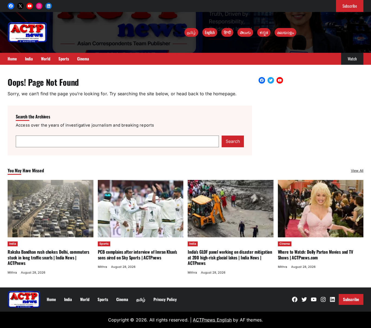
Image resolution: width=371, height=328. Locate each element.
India (12, 244)
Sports (104, 244)
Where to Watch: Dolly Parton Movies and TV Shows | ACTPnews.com (315, 254)
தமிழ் (191, 32)
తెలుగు (245, 32)
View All (357, 170)
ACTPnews (204, 320)
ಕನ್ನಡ (264, 32)
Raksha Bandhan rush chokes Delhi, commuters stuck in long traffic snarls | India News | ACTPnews (48, 257)
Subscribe (349, 6)
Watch (352, 59)
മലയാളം (285, 32)
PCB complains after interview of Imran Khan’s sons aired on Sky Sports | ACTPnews (137, 254)
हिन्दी (227, 32)
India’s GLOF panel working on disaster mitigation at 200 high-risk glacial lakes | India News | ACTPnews (230, 257)
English (210, 32)
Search (233, 141)
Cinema (284, 244)
